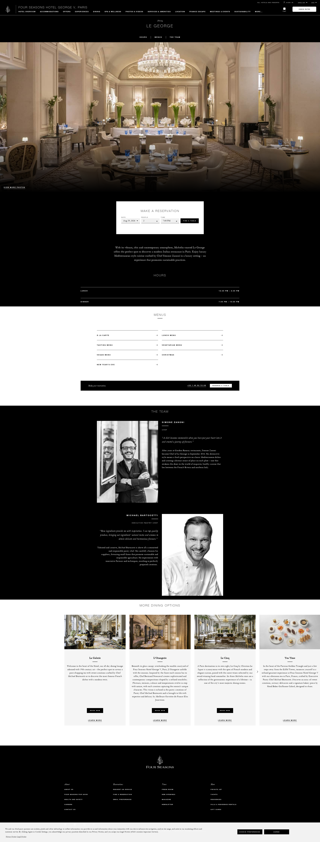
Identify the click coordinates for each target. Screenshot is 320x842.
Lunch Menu (169, 335)
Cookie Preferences (249, 832)
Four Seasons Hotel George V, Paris (53, 7)
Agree (277, 832)
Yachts (214, 794)
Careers (68, 804)
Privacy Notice (11, 837)
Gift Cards (216, 809)
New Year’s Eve (106, 365)
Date (123, 217)
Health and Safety (73, 799)
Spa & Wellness (113, 12)
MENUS (158, 37)
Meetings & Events (220, 12)
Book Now (95, 710)
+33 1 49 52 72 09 (196, 385)
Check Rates (304, 9)
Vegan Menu (104, 355)
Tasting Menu (105, 345)
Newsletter (167, 804)
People (144, 217)
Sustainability (242, 12)
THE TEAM (175, 37)
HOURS (143, 37)
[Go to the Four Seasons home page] (8, 9)
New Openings (168, 794)
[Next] (257, 670)
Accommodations (49, 12)
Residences (216, 799)
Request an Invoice (122, 789)
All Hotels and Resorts (268, 2)
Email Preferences (122, 799)
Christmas (168, 355)
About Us (68, 789)
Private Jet (216, 789)
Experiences (82, 12)
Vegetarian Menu (172, 345)
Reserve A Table (220, 385)
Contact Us (70, 809)
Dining (96, 12)
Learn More (95, 720)
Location (180, 12)
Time (163, 217)
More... (259, 12)
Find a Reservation (122, 794)
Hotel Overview (27, 12)
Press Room (167, 789)
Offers (67, 12)
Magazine (166, 799)
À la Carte (103, 335)
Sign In (289, 2)
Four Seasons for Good (76, 794)
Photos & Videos (134, 12)
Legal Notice (21, 837)
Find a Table (189, 221)
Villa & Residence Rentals (223, 804)
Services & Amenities (159, 12)
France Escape (197, 12)
